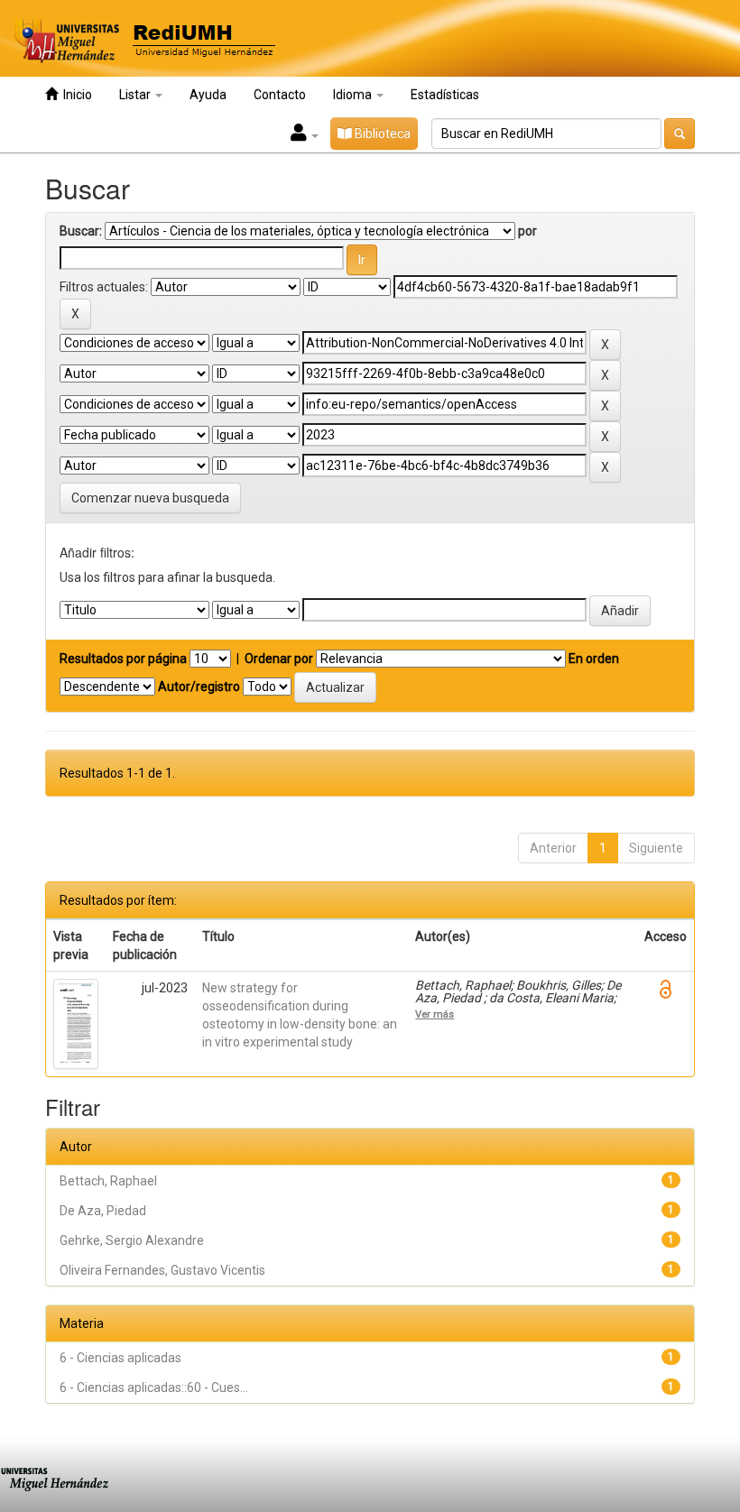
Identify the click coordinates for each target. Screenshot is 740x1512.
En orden (594, 658)
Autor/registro (199, 686)
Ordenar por (279, 658)
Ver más (434, 1014)
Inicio (75, 95)
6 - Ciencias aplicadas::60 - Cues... (154, 1387)
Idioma (354, 95)
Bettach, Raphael (108, 1181)
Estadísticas (445, 95)
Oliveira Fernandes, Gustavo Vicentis (162, 1270)
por (527, 231)
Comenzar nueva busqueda (150, 498)
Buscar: (81, 231)
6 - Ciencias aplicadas (120, 1358)
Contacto (280, 95)
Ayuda (208, 95)
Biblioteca (381, 133)
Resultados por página (123, 658)
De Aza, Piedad (103, 1210)
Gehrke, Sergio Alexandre (132, 1240)
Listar (136, 95)
